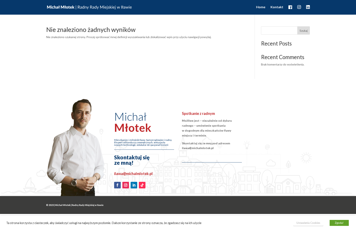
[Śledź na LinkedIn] (134, 185)
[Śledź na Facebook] (117, 185)
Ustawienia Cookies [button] (308, 222)
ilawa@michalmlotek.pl (133, 173)
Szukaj (304, 30)
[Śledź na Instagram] (125, 185)
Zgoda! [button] (339, 222)
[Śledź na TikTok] (142, 185)
